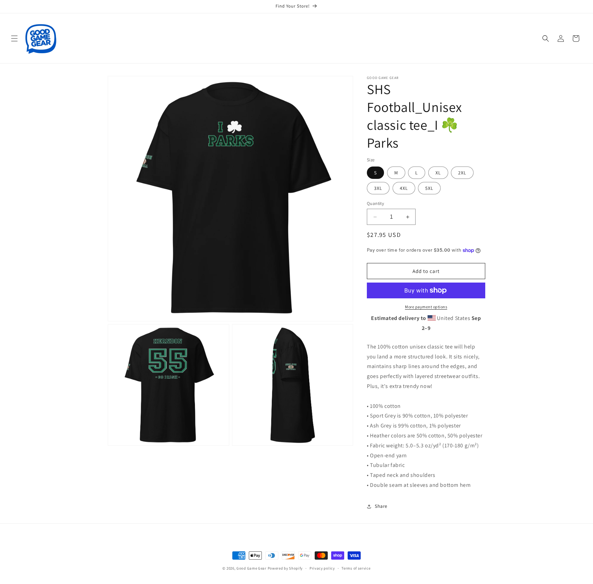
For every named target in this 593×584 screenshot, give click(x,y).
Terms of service (355, 568)
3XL (378, 188)
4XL (404, 188)
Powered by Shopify (285, 568)
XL (438, 173)
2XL (462, 173)
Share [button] (381, 506)
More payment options (426, 306)
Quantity (375, 203)
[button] (14, 38)
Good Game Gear (251, 568)
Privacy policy (322, 568)
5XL (429, 188)
